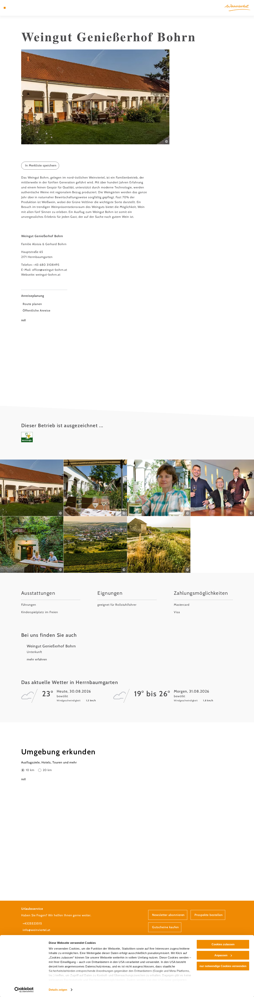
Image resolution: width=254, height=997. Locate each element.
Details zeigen (58, 989)
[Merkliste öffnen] (18, 8)
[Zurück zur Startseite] (237, 7)
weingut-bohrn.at (48, 274)
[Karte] (13, 8)
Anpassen (220, 955)
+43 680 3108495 (46, 264)
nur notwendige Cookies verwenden (223, 966)
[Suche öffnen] (22, 8)
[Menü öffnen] (5, 8)
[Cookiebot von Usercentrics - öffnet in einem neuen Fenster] (24, 990)
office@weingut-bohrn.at (49, 270)
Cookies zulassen (223, 944)
